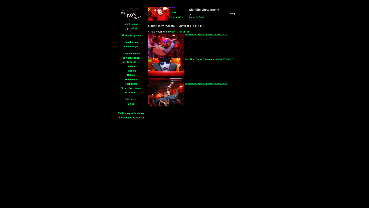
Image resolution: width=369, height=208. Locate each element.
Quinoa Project (131, 46)
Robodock (131, 92)
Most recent (131, 24)
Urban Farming (131, 42)
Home (172, 7)
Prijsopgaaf (175, 17)
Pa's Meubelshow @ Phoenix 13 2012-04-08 (206, 35)
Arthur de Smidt (196, 17)
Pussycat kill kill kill (179, 32)
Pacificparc (131, 84)
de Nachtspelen (131, 58)
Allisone (131, 66)
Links (131, 104)
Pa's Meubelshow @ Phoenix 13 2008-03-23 (206, 83)
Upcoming (131, 28)
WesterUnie (131, 79)
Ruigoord (131, 71)
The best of (131, 99)
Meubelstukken (131, 62)
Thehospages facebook (131, 113)
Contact (173, 12)
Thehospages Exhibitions (131, 117)
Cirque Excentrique (131, 88)
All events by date (131, 35)
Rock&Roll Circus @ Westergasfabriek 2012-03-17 (209, 59)
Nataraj (131, 75)
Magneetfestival (131, 53)
